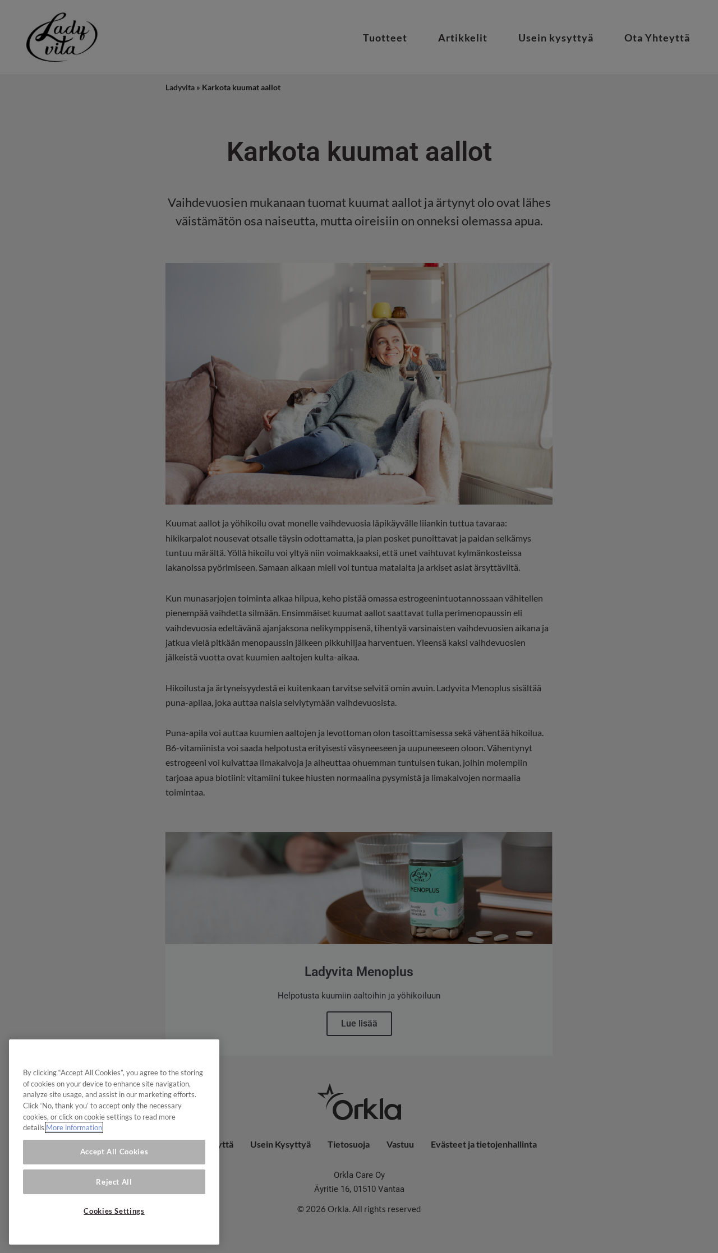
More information (74, 1127)
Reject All (114, 1181)
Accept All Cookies (114, 1151)
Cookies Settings (114, 1210)
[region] (114, 1142)
